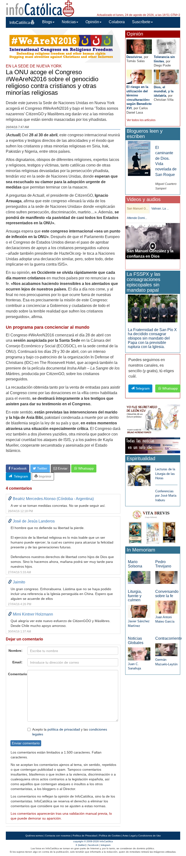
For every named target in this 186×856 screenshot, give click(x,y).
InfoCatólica (19, 23)
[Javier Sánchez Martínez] (139, 611)
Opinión (92, 22)
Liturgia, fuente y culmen (135, 595)
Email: (17, 662)
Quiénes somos (34, 835)
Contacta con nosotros (57, 835)
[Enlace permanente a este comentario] (10, 499)
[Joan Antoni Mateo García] (166, 607)
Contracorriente (168, 638)
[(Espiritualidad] (139, 474)
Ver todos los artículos (141, 120)
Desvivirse (134, 57)
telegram (105, 845)
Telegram (20, 476)
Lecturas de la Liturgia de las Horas (165, 473)
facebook (93, 845)
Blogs (47, 22)
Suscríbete (141, 22)
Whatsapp (85, 468)
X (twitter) (81, 845)
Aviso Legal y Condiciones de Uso (142, 835)
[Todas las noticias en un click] (152, 445)
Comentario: (16, 674)
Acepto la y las (69, 731)
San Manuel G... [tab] (137, 208)
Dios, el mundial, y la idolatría (163, 91)
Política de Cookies (110, 835)
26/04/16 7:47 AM (17, 127)
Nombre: (15, 651)
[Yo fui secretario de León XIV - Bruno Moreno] (152, 420)
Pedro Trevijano (163, 564)
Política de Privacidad (85, 835)
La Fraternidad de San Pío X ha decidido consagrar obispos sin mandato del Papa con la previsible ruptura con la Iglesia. (152, 338)
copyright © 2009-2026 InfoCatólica (93, 841)
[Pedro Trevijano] (166, 577)
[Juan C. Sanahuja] (139, 653)
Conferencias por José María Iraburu (165, 495)
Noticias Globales (135, 640)
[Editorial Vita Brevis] (152, 526)
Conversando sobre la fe (166, 593)
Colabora (117, 22)
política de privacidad (63, 729)
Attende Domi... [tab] (137, 218)
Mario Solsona (135, 564)
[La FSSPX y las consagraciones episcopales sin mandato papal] (153, 308)
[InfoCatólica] (40, 8)
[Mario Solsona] (139, 577)
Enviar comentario (26, 743)
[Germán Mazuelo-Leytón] (166, 649)
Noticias (69, 22)
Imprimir (44, 476)
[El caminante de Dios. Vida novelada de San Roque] (139, 158)
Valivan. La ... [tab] (160, 208)
